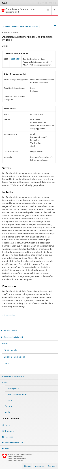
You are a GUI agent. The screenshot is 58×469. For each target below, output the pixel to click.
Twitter (8, 425)
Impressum (39, 466)
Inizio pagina (9, 315)
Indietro (6, 27)
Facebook (9, 437)
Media (7, 412)
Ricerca (5, 343)
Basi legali (52, 466)
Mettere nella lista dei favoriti (25, 27)
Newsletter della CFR (14, 442)
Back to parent (10, 330)
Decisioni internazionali (15, 357)
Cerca (6, 363)
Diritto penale (10, 350)
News (7, 448)
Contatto (8, 406)
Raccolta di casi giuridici (13, 337)
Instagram (9, 431)
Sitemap (27, 466)
